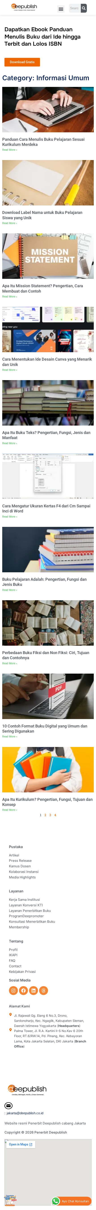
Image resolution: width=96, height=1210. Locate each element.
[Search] (84, 8)
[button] (61, 9)
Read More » (9, 149)
